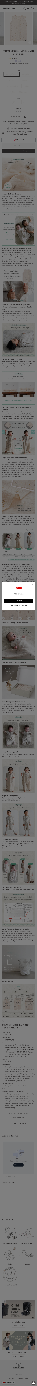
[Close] (33, 584)
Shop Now (18, 601)
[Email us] (33, 1383)
